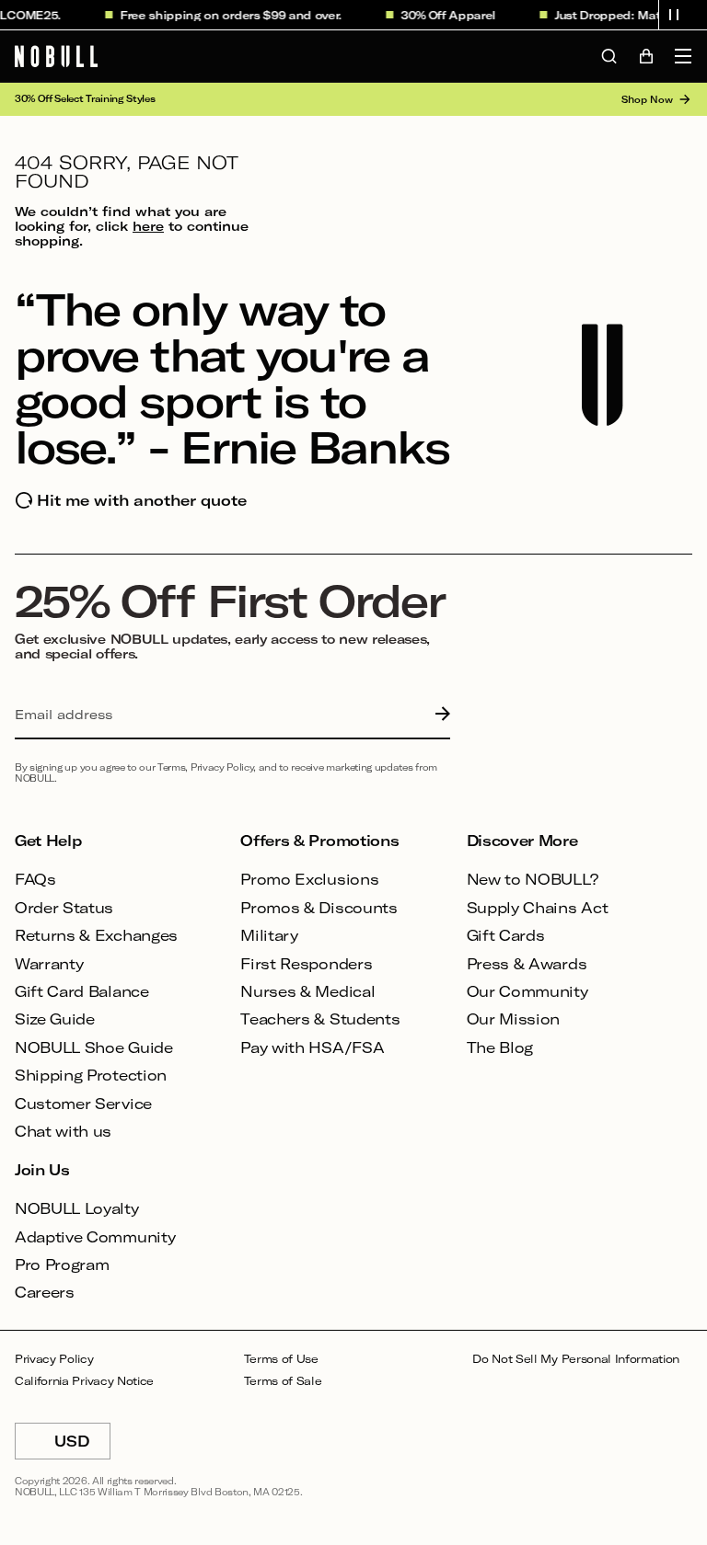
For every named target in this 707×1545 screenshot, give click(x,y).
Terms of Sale (283, 1381)
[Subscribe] (438, 714)
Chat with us (63, 1130)
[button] (674, 15)
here (148, 226)
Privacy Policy (54, 1359)
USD (82, 1445)
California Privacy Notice (84, 1381)
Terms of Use (281, 1359)
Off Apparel (454, 14)
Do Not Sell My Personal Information (575, 1359)
